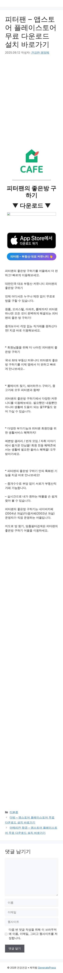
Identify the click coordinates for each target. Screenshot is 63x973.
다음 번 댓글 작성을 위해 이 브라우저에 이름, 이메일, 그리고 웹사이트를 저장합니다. (33, 934)
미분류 (14, 812)
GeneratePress (47, 967)
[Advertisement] (31, 102)
